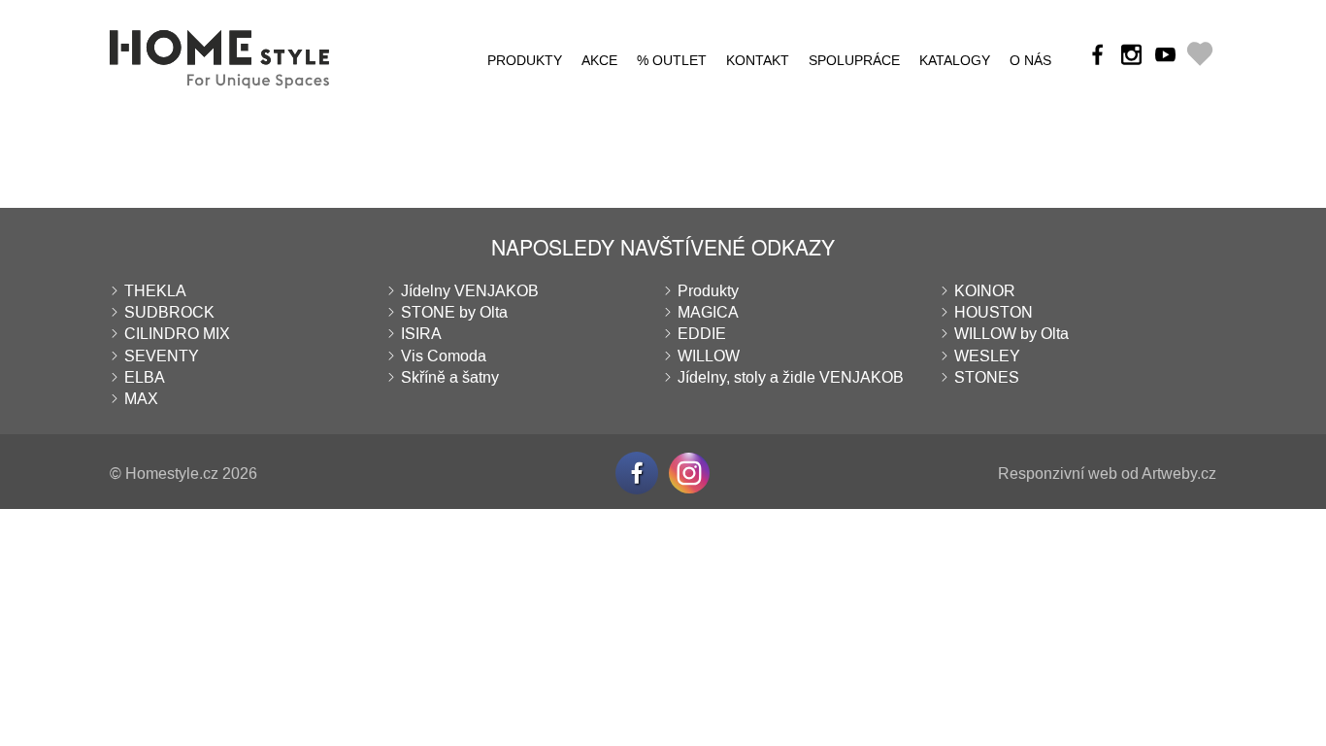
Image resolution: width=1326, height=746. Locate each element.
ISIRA (421, 333)
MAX (141, 399)
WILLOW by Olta (1011, 333)
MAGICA (708, 312)
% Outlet (672, 60)
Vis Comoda (443, 356)
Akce (599, 60)
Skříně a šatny (450, 377)
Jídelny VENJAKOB (470, 291)
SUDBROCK (169, 312)
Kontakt (757, 60)
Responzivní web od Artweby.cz (1107, 473)
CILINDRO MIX (177, 333)
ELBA (144, 377)
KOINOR (984, 291)
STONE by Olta (454, 312)
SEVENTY (161, 356)
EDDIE (702, 333)
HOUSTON (993, 312)
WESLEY (987, 356)
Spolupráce (854, 60)
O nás (1030, 60)
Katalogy (954, 60)
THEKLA (155, 291)
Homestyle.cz (171, 473)
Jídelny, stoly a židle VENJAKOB (791, 377)
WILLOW (709, 356)
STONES (986, 377)
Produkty (524, 60)
